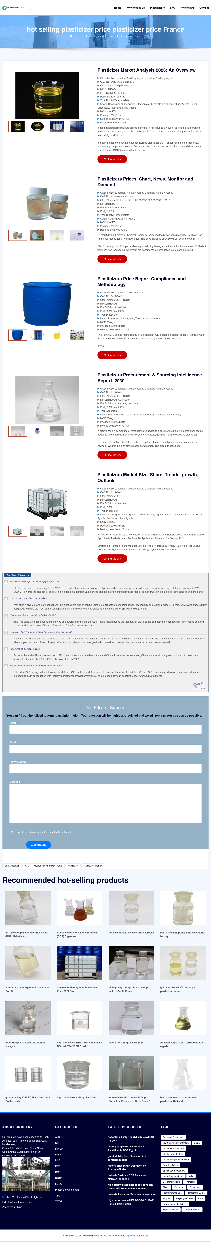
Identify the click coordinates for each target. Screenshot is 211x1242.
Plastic (166, 1187)
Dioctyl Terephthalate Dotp (176, 1159)
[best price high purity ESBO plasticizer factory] (183, 908)
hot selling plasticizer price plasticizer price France (113, 36)
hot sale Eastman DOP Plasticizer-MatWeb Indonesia (127, 1177)
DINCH (59, 1148)
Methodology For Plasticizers (48, 865)
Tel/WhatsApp (18, 761)
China (197, 1142)
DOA (57, 1160)
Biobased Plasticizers (173, 1137)
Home (117, 7)
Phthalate (190, 1181)
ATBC (58, 1137)
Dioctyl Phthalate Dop (173, 1148)
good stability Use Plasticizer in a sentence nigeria (127, 1157)
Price (200, 1198)
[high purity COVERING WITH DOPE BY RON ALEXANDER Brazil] (79, 1018)
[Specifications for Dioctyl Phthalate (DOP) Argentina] (79, 908)
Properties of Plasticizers (175, 1203)
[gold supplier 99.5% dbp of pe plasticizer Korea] (183, 963)
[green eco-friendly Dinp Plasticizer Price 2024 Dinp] (79, 963)
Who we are (187, 7)
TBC (57, 1195)
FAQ (172, 7)
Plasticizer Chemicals (67, 1189)
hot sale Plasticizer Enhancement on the (131, 1194)
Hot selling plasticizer (173, 1176)
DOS (58, 1172)
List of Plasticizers (171, 1181)
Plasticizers (73, 865)
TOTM (58, 1201)
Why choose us (136, 7)
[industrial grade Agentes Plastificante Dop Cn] (28, 963)
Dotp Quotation (12, 865)
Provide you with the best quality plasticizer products (121, 1235)
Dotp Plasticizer (170, 1165)
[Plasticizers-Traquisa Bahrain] (131, 1018)
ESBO (58, 1184)
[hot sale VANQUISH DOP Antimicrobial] (131, 908)
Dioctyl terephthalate (173, 1153)
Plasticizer (156, 7)
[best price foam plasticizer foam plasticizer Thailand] (183, 1073)
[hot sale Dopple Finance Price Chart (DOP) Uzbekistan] (28, 908)
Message (15, 781)
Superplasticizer (170, 1209)
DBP (57, 1143)
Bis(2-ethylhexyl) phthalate (176, 1142)
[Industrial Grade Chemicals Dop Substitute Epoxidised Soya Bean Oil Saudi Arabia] (131, 1073)
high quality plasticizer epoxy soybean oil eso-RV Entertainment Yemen (130, 1186)
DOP (58, 1166)
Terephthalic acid (192, 1209)
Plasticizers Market (93, 865)
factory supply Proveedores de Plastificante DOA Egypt (126, 1148)
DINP (58, 1154)
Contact (204, 7)
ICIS (27, 865)
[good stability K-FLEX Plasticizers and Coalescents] (28, 1073)
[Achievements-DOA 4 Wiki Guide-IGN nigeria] (183, 1018)
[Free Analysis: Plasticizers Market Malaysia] (28, 1018)
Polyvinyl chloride (184, 1198)
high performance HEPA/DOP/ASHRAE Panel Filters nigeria (131, 1202)
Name (13, 722)
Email (13, 742)
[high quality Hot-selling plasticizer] (79, 1073)
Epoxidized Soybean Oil (174, 1170)
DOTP (58, 1178)
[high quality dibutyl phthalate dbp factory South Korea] (131, 963)
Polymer (167, 1198)
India (191, 1176)
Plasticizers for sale (172, 1192)
